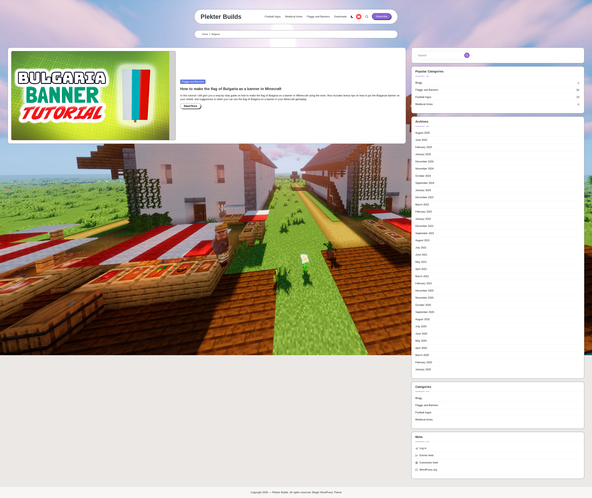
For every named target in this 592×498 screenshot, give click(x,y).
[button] (381, 16)
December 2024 (424, 161)
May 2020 (421, 340)
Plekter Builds (221, 16)
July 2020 (420, 326)
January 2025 (423, 154)
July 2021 (420, 247)
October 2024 (423, 175)
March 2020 (422, 355)
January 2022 (423, 218)
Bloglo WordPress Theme (327, 492)
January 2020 (423, 369)
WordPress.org (428, 469)
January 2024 (423, 190)
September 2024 (424, 183)
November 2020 (424, 297)
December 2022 (424, 197)
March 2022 (422, 204)
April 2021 (421, 269)
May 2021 (421, 261)
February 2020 (423, 362)
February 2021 (423, 283)
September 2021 (424, 233)
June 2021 (421, 254)
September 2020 (424, 312)
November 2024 (424, 168)
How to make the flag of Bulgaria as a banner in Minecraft (230, 89)
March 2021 (422, 276)
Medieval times (424, 104)
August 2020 (422, 319)
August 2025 (422, 132)
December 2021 (424, 226)
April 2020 (421, 348)
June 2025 (421, 139)
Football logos (423, 97)
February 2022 (423, 211)
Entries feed (426, 455)
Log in (422, 448)
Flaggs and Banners (193, 81)
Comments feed (428, 462)
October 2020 (423, 305)
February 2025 (423, 147)
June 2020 (421, 333)
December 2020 (424, 290)
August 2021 (422, 240)
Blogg (418, 82)
